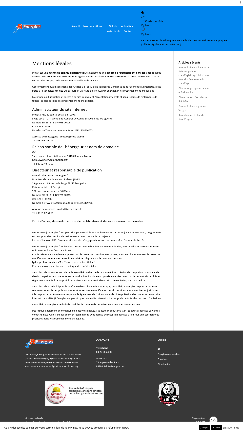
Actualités (127, 26)
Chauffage (163, 359)
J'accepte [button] (204, 427)
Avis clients (113, 31)
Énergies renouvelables (169, 354)
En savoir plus (231, 427)
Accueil (75, 26)
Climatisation (164, 364)
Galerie (113, 26)
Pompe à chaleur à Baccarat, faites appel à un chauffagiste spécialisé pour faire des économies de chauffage (194, 75)
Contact (128, 31)
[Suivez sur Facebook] (240, 2)
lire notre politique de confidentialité (76, 266)
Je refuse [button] (216, 427)
